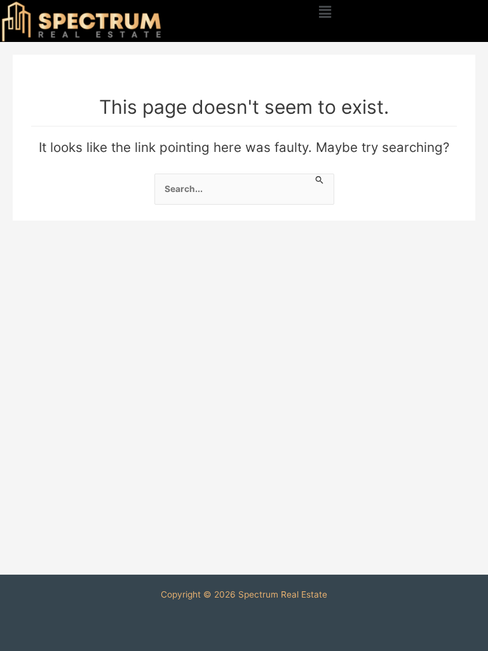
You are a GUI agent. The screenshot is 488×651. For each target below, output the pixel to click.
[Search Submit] (319, 180)
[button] (325, 12)
